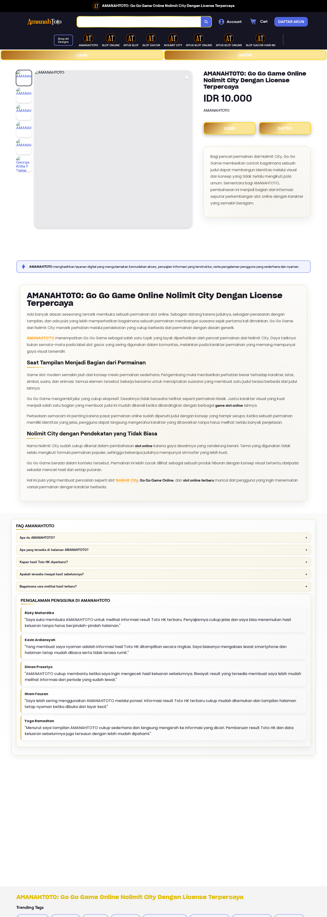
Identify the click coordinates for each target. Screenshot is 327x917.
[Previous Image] (38, 150)
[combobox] (139, 21)
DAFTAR (245, 55)
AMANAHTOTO (40, 337)
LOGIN (81, 55)
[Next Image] (188, 150)
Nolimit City (127, 480)
